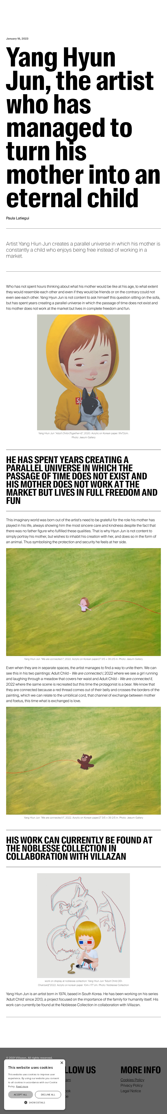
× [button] (61, 1062)
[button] (34, 1102)
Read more (22, 1086)
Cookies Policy (132, 1079)
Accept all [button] (20, 1094)
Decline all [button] (48, 1094)
